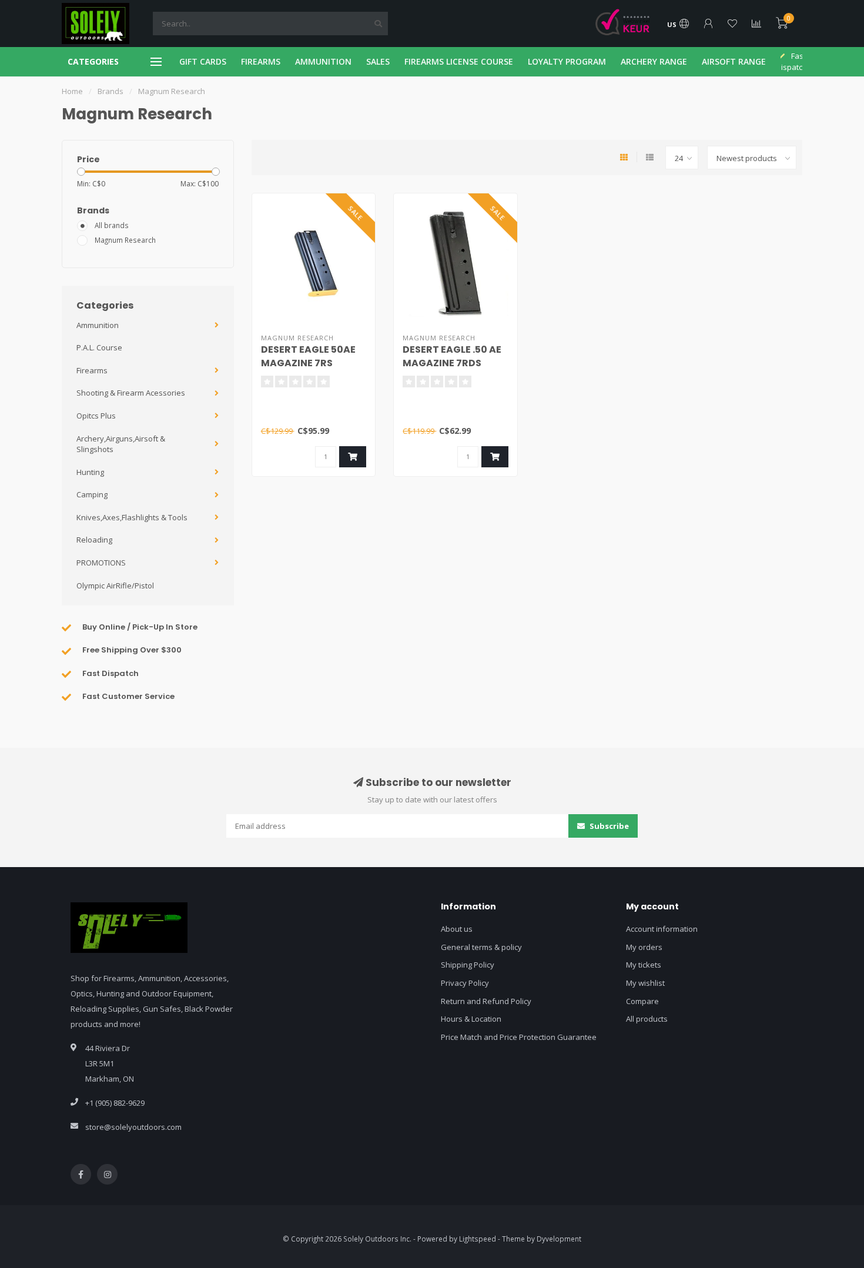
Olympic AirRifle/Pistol (115, 585)
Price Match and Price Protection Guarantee (519, 1037)
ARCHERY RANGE (654, 61)
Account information (662, 929)
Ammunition (97, 325)
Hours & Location (471, 1018)
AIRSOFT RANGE (734, 61)
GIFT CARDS (202, 61)
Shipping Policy (467, 964)
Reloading (94, 539)
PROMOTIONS (101, 562)
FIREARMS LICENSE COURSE (458, 61)
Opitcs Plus (96, 415)
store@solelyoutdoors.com (133, 1127)
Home (72, 91)
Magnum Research (125, 240)
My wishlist (645, 983)
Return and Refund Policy (486, 1001)
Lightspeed (477, 1238)
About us (457, 929)
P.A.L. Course (99, 347)
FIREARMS (260, 61)
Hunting (90, 472)
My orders (644, 947)
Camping (92, 494)
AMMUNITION (323, 61)
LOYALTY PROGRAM (567, 61)
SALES (378, 61)
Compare (642, 1001)
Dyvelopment (559, 1238)
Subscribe (608, 826)
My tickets (643, 964)
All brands (112, 225)
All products (647, 1018)
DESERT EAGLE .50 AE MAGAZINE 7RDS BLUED (452, 363)
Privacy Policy (465, 983)
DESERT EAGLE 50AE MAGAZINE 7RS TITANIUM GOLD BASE (313, 363)
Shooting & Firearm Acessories (130, 392)
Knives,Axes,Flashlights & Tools (131, 517)
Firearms (92, 370)
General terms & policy (481, 947)
